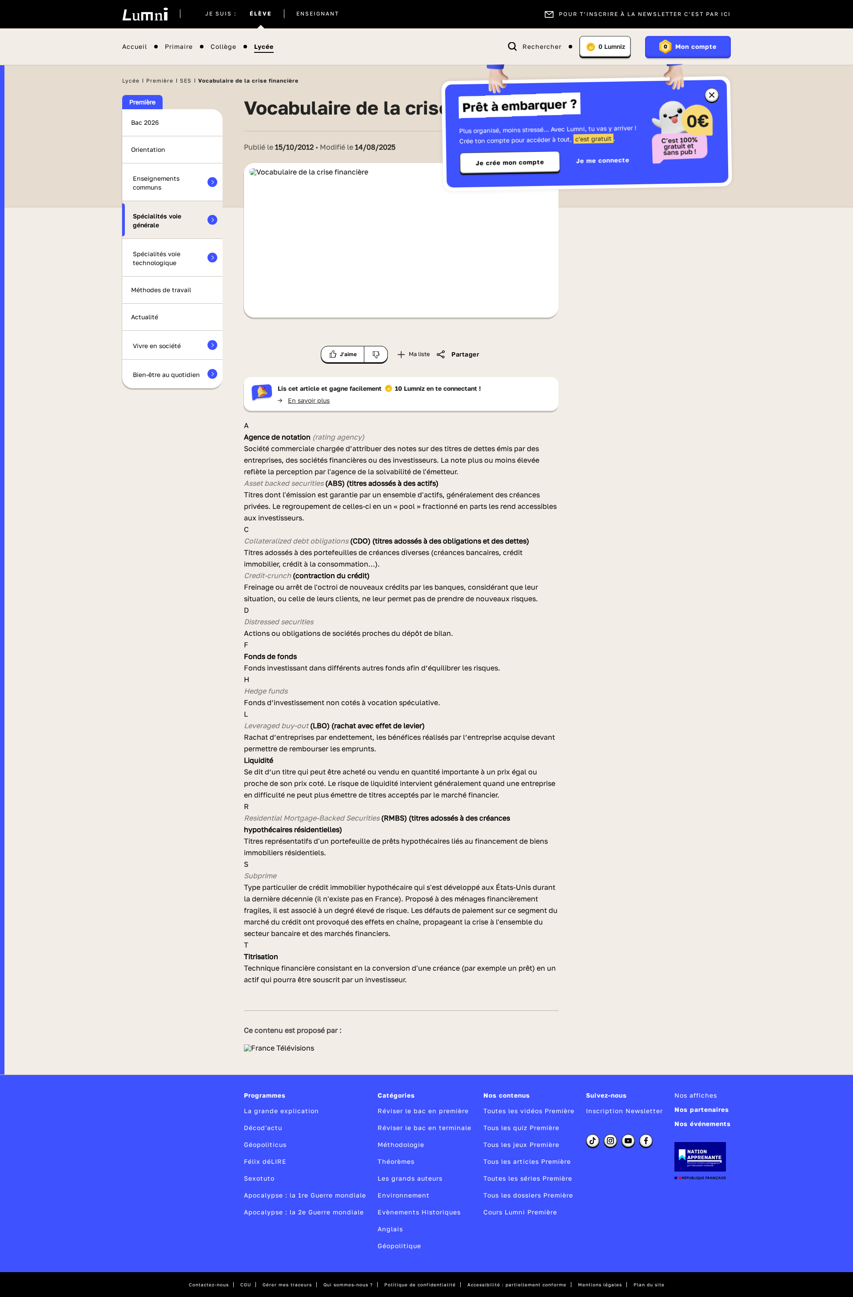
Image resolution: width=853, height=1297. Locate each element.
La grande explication (281, 1111)
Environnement (404, 1195)
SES (185, 80)
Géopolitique (399, 1245)
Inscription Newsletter (624, 1111)
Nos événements (702, 1123)
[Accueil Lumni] (145, 14)
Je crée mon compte (510, 162)
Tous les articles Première (527, 1161)
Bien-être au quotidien (166, 374)
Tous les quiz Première (521, 1127)
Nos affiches (695, 1095)
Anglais (390, 1229)
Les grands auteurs (410, 1178)
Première (159, 80)
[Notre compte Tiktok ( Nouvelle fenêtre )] (592, 1140)
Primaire (179, 47)
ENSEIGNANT (317, 14)
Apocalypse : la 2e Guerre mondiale (304, 1212)
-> (304, 400)
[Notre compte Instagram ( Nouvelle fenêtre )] (610, 1140)
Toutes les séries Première (527, 1178)
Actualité (144, 317)
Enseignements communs (156, 183)
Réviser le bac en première (423, 1111)
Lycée (264, 47)
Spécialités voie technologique (156, 258)
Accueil (134, 47)
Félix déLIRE (265, 1161)
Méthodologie (401, 1144)
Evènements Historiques (419, 1212)
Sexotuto (259, 1178)
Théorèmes (396, 1161)
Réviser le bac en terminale (424, 1127)
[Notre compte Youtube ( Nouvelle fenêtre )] (628, 1140)
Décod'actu (263, 1127)
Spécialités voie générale (157, 220)
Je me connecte (603, 160)
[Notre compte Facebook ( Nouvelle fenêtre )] (646, 1140)
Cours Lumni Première (520, 1212)
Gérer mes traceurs (287, 1284)
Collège (223, 47)
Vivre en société (157, 345)
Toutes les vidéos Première (528, 1111)
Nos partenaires (701, 1109)
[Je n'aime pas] (376, 354)
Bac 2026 (145, 122)
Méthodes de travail (161, 290)
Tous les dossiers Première (528, 1195)
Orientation (148, 149)
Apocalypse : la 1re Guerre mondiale (305, 1195)
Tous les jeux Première (521, 1144)
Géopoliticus (265, 1144)
